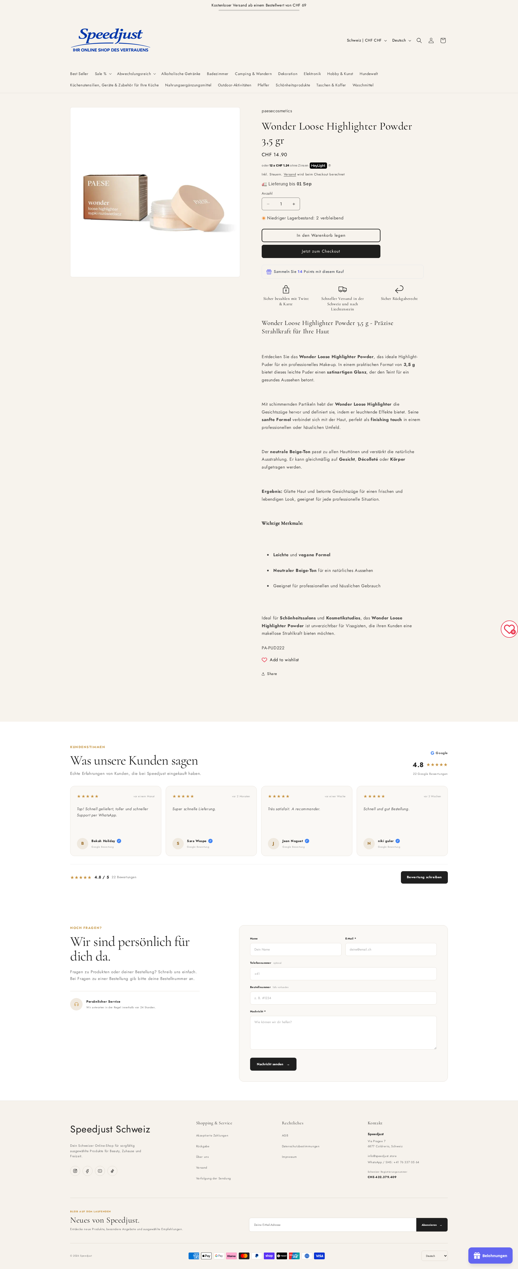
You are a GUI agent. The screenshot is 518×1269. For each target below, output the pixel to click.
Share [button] (272, 673)
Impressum (289, 1157)
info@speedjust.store (382, 1156)
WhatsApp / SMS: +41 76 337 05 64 (393, 1162)
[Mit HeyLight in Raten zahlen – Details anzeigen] (329, 165)
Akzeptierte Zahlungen (212, 1135)
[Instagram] (75, 1171)
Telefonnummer (265, 963)
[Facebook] (88, 1171)
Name (254, 939)
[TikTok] (112, 1171)
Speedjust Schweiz (110, 1129)
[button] (103, 73)
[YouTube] (100, 1171)
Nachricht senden (273, 1064)
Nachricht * (258, 1011)
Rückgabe (203, 1146)
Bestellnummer (269, 987)
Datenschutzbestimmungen (301, 1146)
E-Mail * (350, 939)
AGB (285, 1135)
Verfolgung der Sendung (213, 1178)
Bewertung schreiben (424, 877)
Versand (290, 174)
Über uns (202, 1157)
